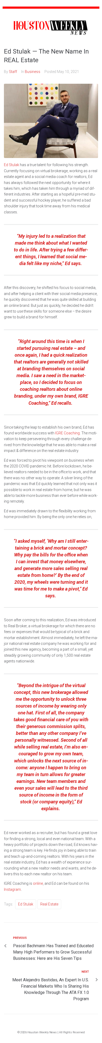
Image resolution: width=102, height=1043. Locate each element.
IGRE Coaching (67, 433)
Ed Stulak (11, 165)
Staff (13, 72)
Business (32, 72)
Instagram (12, 889)
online (37, 883)
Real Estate (49, 904)
